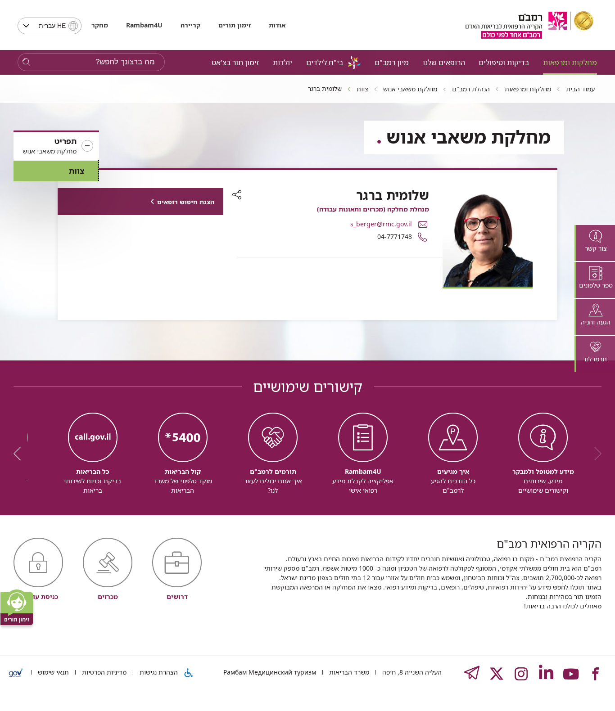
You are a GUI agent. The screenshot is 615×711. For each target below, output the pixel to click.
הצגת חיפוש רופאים (185, 202)
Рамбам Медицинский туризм (269, 672)
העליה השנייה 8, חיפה (411, 672)
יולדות (282, 63)
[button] (56, 146)
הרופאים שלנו (444, 63)
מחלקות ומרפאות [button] (570, 63)
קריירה (190, 25)
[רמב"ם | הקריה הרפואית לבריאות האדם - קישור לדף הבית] (529, 25)
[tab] (594, 243)
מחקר (99, 25)
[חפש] (26, 62)
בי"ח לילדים (324, 63)
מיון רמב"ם (392, 63)
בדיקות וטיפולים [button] (504, 63)
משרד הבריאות (348, 672)
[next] (20, 453)
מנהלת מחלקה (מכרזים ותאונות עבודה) (373, 209)
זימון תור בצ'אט (235, 63)
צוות (76, 171)
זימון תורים (234, 25)
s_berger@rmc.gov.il (381, 224)
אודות (277, 25)
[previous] (594, 453)
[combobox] (49, 26)
